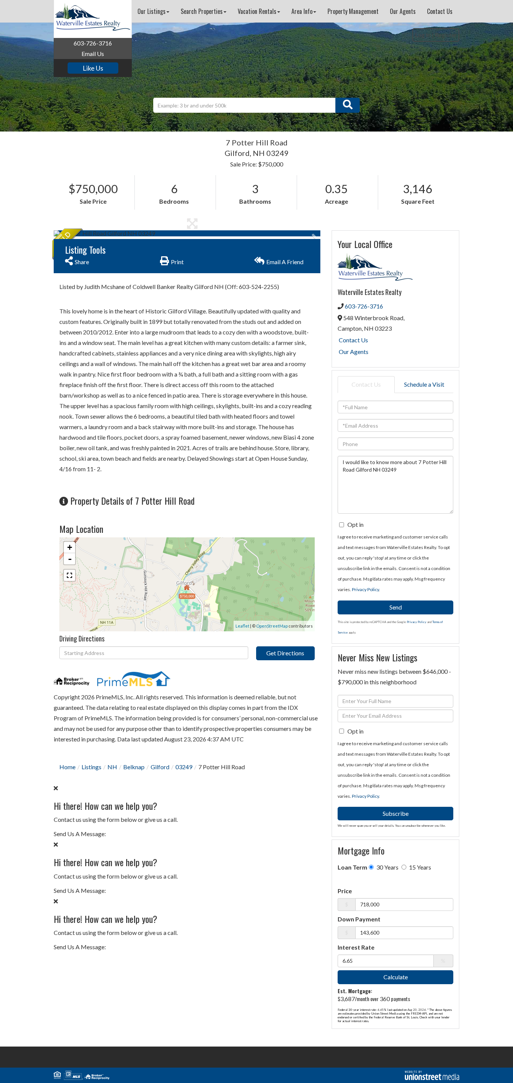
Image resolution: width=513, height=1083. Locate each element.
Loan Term (352, 867)
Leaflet (242, 625)
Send (395, 607)
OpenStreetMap (272, 625)
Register (446, 34)
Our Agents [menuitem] (403, 11)
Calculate (395, 976)
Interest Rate (356, 947)
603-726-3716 (93, 43)
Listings (91, 766)
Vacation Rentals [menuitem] (257, 11)
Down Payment (359, 919)
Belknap (134, 766)
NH (112, 766)
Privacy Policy (365, 589)
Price (345, 890)
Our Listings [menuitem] (151, 11)
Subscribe (396, 813)
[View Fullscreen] (69, 575)
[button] (347, 105)
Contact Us (353, 339)
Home (67, 766)
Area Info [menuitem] (301, 11)
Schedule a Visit (424, 384)
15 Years (419, 867)
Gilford (160, 766)
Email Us (92, 53)
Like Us (93, 68)
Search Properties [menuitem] (202, 11)
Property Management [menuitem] (353, 11)
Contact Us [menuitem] (440, 11)
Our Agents (353, 351)
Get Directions (285, 652)
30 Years (386, 867)
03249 (183, 766)
